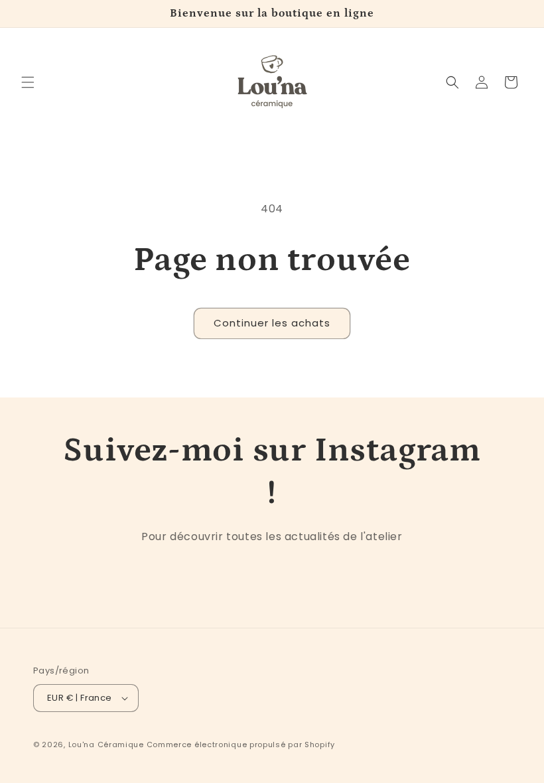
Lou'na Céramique (106, 744)
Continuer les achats (272, 323)
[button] (27, 82)
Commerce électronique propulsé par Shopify (241, 744)
